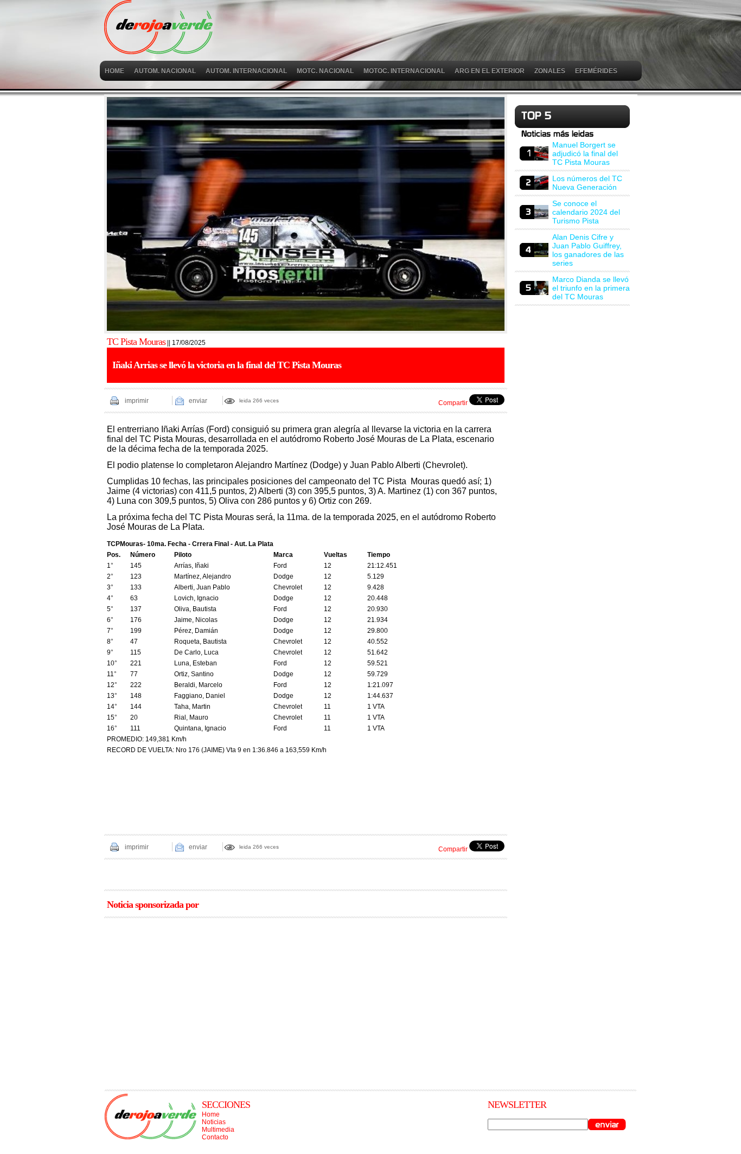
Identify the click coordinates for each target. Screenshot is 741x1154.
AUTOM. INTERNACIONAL (246, 71)
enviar (198, 401)
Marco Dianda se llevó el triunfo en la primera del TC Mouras (591, 288)
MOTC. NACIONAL (325, 71)
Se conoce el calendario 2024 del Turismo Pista (586, 212)
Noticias (214, 1122)
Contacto (215, 1137)
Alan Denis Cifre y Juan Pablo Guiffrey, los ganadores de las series (588, 250)
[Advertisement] (305, 1000)
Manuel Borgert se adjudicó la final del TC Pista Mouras (585, 153)
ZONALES (549, 71)
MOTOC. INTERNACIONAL (404, 71)
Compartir (453, 403)
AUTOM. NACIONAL (165, 71)
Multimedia (218, 1129)
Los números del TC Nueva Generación (587, 182)
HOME (114, 71)
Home (211, 1114)
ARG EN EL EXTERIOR (490, 71)
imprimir (137, 401)
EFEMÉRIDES (596, 71)
